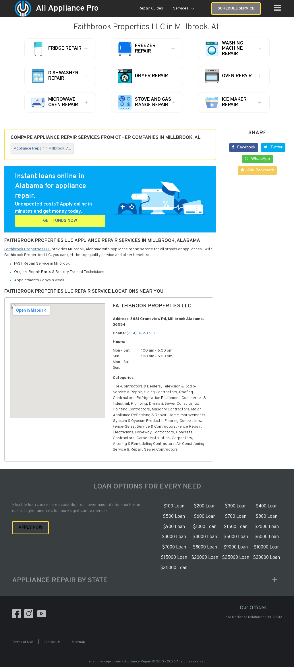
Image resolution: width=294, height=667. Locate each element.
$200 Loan (205, 506)
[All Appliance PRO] (23, 8)
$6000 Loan (266, 537)
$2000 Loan (266, 527)
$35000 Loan (173, 568)
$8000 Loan (205, 547)
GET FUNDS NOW (60, 221)
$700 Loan (235, 516)
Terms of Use (22, 642)
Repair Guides (150, 8)
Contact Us (52, 642)
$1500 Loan (235, 527)
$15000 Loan (174, 558)
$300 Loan (236, 506)
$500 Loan (174, 516)
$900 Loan (174, 527)
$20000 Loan (204, 558)
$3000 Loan (174, 537)
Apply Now (30, 527)
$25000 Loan (235, 558)
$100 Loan (173, 506)
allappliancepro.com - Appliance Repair (120, 661)
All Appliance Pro (67, 8)
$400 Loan (267, 506)
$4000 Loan (204, 537)
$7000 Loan (174, 547)
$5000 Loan (235, 537)
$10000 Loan (267, 547)
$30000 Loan (266, 558)
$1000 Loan (204, 527)
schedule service (236, 8)
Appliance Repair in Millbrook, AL (42, 148)
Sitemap (78, 642)
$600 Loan (205, 516)
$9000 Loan (235, 547)
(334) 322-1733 (141, 333)
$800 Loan (266, 516)
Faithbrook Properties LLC (27, 249)
